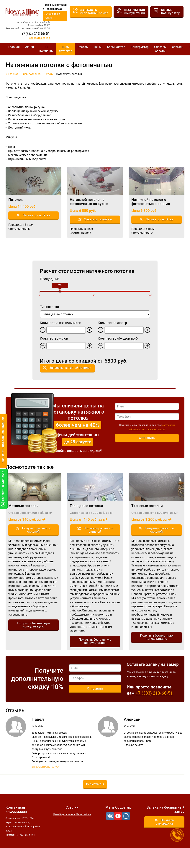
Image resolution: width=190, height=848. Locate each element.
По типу (48, 74)
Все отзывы (95, 784)
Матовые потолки (23, 506)
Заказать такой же (36, 215)
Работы (83, 47)
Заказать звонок (39, 38)
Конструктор (140, 47)
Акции (29, 47)
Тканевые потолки (147, 506)
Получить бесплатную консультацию (33, 624)
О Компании (46, 49)
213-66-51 (36, 33)
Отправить (147, 438)
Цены (97, 47)
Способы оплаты (160, 49)
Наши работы (83, 814)
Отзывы (177, 47)
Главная (14, 47)
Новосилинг (22, 12)
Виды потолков (65, 49)
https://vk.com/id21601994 (45, 767)
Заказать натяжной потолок (70, 368)
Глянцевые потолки (86, 506)
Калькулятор (116, 47)
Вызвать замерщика (165, 821)
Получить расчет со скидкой (36, 529)
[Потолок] (33, 181)
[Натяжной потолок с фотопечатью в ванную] (156, 181)
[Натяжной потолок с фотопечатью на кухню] (95, 181)
